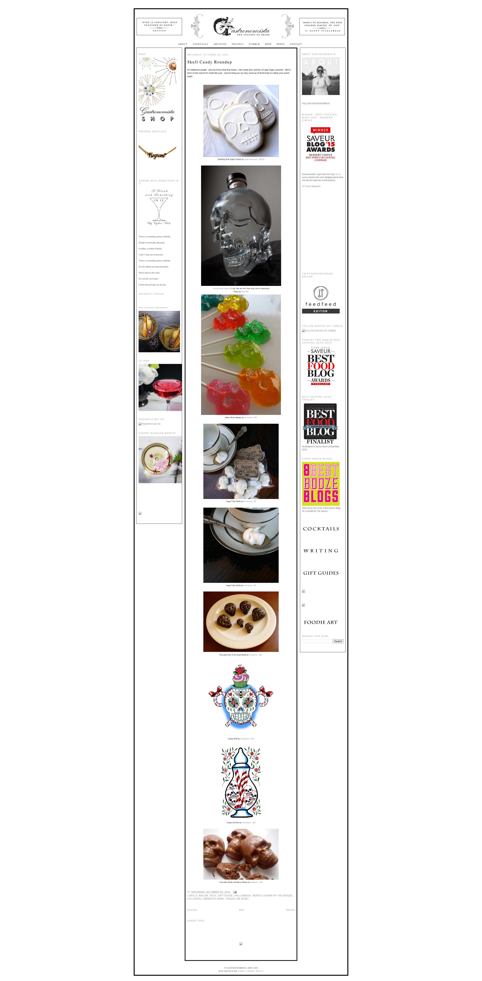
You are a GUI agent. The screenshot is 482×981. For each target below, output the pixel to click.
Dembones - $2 (250, 501)
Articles (220, 44)
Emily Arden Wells (251, 971)
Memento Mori (214, 898)
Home (241, 909)
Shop (268, 44)
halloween (242, 895)
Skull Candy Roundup (209, 62)
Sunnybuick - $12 (248, 823)
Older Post (290, 909)
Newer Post (192, 909)
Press (281, 44)
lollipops (194, 898)
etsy (213, 895)
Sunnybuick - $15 (247, 739)
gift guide (225, 895)
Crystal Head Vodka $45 (222, 288)
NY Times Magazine (311, 186)
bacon (203, 895)
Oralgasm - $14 (256, 882)
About (183, 44)
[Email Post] (234, 892)
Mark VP (244, 292)
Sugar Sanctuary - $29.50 (254, 159)
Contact (296, 44)
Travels (238, 44)
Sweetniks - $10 (250, 417)
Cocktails (201, 44)
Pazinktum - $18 (255, 655)
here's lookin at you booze (272, 895)
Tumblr (254, 44)
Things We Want (237, 898)
